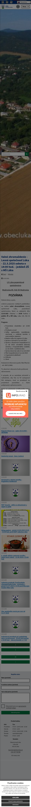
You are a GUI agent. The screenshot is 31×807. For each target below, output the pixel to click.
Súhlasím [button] (15, 797)
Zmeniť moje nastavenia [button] (15, 801)
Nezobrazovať (21, 391)
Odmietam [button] (15, 804)
